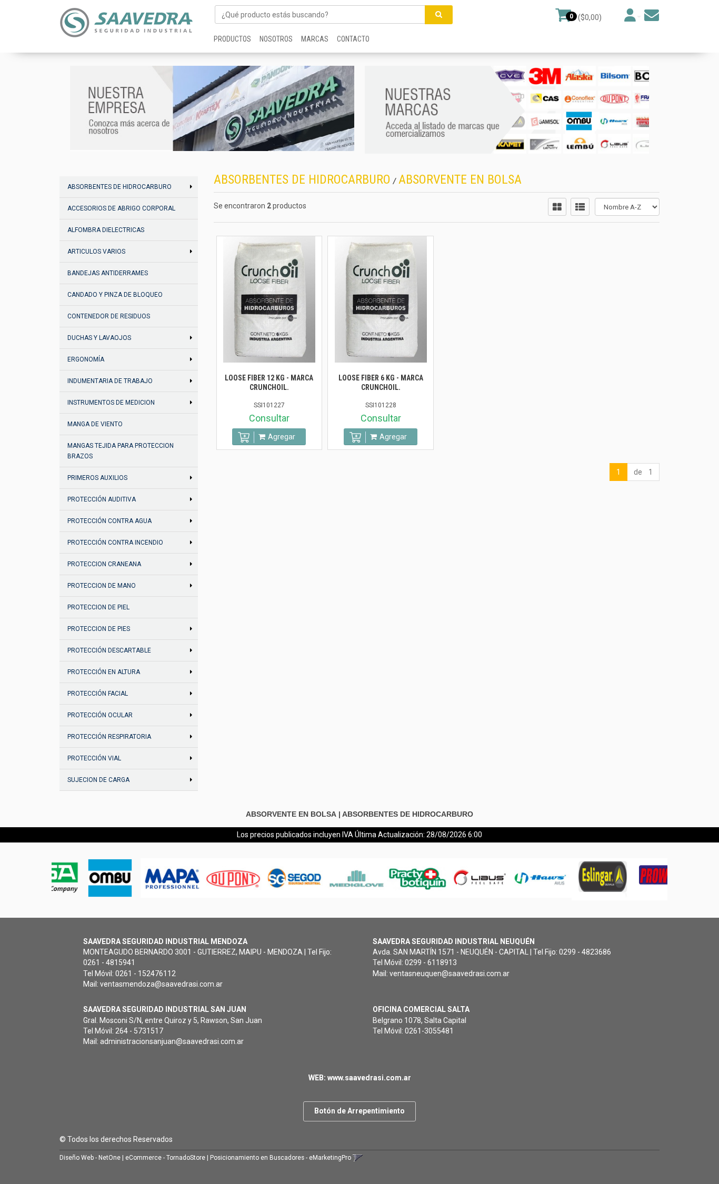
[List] (580, 207)
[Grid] (557, 207)
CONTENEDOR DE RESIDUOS (108, 316)
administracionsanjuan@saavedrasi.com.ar (172, 1041)
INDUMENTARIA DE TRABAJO (110, 381)
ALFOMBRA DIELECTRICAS (105, 230)
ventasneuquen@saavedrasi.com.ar (450, 973)
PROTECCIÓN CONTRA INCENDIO (115, 542)
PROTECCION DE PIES (98, 629)
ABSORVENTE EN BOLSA (460, 179)
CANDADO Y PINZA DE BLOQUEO (115, 294)
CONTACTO (353, 39)
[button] (652, 15)
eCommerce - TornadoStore (165, 1157)
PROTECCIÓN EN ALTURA (103, 672)
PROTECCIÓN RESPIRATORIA (109, 736)
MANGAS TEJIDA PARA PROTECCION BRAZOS (120, 451)
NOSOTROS (276, 39)
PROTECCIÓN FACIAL (97, 693)
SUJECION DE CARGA (98, 780)
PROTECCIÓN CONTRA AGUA (109, 521)
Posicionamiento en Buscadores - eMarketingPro (280, 1157)
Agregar (281, 437)
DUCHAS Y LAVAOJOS (99, 338)
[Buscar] (439, 14)
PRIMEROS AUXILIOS (97, 477)
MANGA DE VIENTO (95, 424)
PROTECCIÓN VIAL (94, 758)
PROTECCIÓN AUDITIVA (101, 499)
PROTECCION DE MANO (101, 585)
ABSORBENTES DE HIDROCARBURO (119, 186)
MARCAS (314, 39)
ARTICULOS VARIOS (96, 251)
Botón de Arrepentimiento (359, 1111)
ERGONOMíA (85, 359)
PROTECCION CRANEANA (104, 564)
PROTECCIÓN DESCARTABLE (109, 650)
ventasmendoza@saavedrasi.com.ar (161, 984)
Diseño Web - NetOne (90, 1157)
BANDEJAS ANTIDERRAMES (107, 273)
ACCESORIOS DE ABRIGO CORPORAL (121, 208)
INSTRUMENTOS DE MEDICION (111, 402)
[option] (87, 878)
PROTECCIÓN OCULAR (100, 715)
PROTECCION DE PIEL (98, 607)
